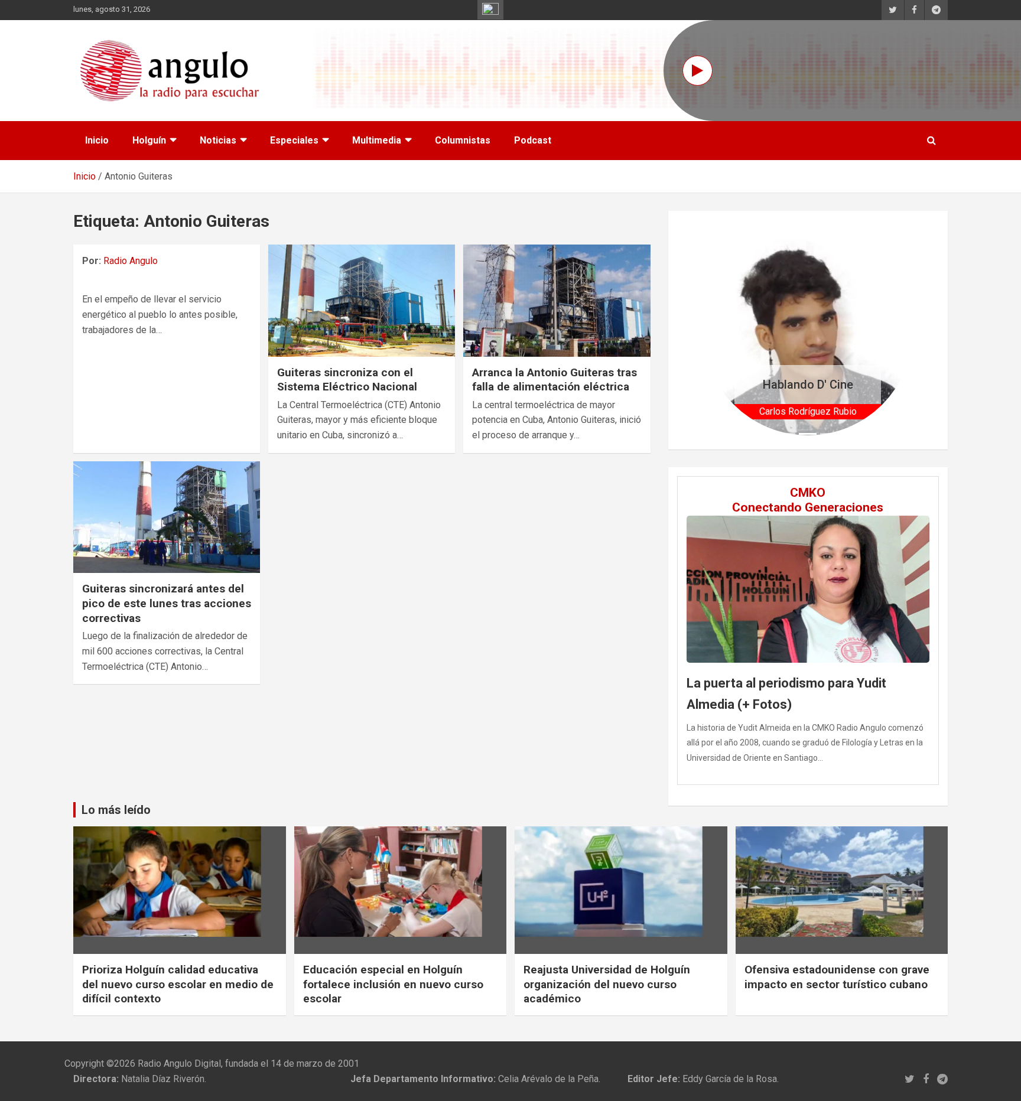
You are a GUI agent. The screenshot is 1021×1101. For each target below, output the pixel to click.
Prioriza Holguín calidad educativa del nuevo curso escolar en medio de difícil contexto (178, 984)
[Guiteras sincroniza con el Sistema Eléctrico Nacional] (362, 300)
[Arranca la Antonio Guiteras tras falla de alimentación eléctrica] (557, 300)
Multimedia (376, 140)
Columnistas (462, 140)
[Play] (697, 71)
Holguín (149, 140)
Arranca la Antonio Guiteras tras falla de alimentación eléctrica (554, 380)
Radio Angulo (130, 260)
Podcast (532, 140)
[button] (718, 330)
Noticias (218, 140)
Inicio (97, 140)
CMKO (807, 493)
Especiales (294, 140)
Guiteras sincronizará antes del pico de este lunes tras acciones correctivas (166, 603)
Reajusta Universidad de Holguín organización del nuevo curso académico (606, 984)
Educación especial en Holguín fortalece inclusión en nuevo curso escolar (393, 984)
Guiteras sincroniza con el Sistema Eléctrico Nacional (347, 380)
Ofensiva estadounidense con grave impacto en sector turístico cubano (836, 977)
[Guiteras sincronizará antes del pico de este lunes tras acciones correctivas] (167, 517)
